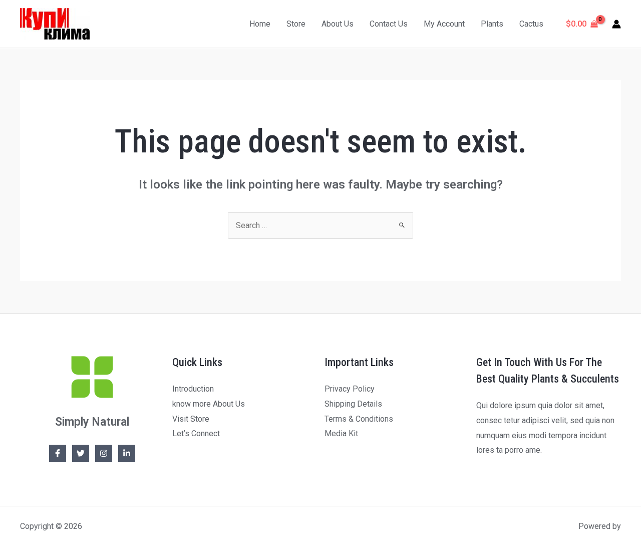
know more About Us (208, 404)
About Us (338, 24)
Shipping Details (353, 404)
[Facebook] (57, 453)
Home (259, 24)
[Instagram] (103, 453)
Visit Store (190, 419)
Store (295, 24)
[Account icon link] (616, 24)
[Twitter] (80, 453)
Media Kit (341, 433)
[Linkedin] (126, 453)
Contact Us (389, 24)
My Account (444, 24)
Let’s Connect (196, 433)
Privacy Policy (350, 389)
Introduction (193, 389)
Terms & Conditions (359, 419)
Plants (492, 24)
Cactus (531, 24)
